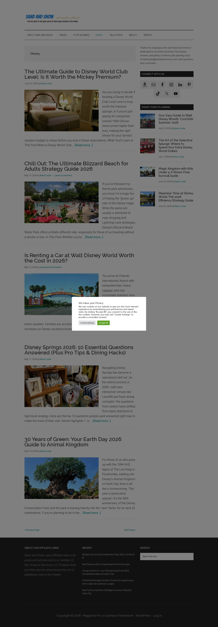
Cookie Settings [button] (87, 323)
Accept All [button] (103, 323)
